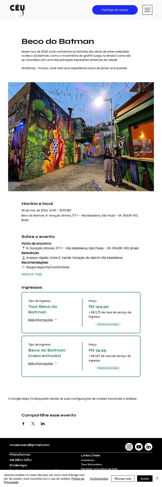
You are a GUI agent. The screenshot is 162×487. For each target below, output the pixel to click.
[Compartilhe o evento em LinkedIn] (43, 423)
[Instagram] (129, 447)
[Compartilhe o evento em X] (33, 423)
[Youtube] (139, 447)
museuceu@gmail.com (29, 445)
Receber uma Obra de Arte (99, 468)
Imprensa (87, 460)
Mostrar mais (32, 274)
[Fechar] (157, 478)
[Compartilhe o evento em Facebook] (23, 423)
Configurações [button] (99, 478)
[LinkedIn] (148, 447)
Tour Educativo (91, 464)
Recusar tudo (123, 478)
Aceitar (144, 478)
